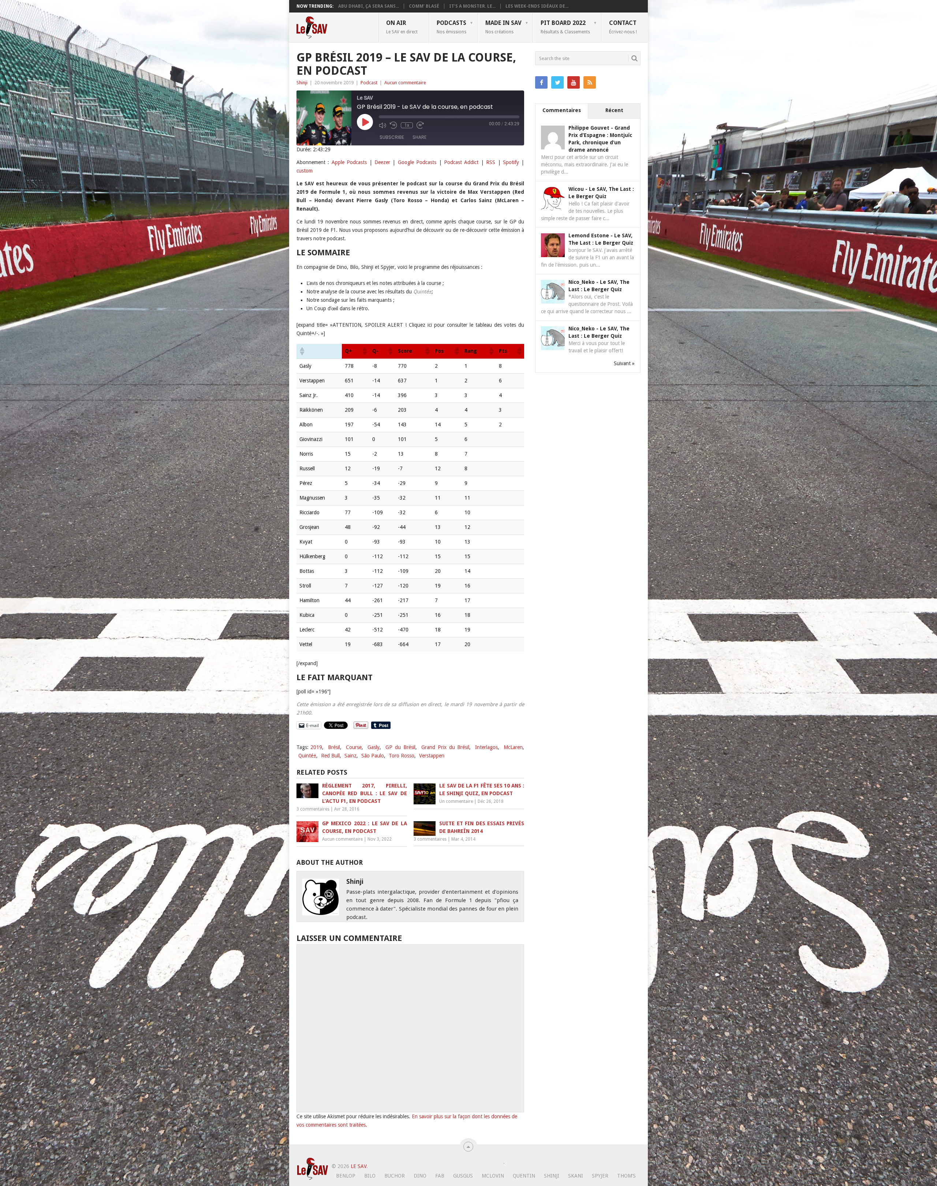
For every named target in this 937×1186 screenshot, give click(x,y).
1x (406, 125)
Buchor (394, 1176)
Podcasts (451, 26)
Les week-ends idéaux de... (536, 6)
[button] (301, 351)
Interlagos (486, 747)
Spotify (511, 162)
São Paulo (372, 756)
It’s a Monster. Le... (472, 6)
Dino (420, 1176)
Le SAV (358, 1166)
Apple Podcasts (349, 162)
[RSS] (589, 82)
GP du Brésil (400, 747)
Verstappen (431, 756)
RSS (490, 162)
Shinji (301, 82)
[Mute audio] (382, 125)
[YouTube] (573, 82)
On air (402, 26)
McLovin (493, 1176)
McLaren (513, 747)
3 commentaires (312, 809)
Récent (614, 110)
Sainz (350, 756)
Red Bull (330, 756)
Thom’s (626, 1176)
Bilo (370, 1176)
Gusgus (463, 1176)
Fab (439, 1176)
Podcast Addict (461, 162)
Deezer (382, 162)
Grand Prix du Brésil (445, 747)
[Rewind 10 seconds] (393, 125)
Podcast (369, 82)
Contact (623, 26)
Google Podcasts (417, 162)
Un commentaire (456, 801)
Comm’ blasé (424, 6)
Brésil (334, 747)
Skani (575, 1176)
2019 (316, 747)
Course (354, 747)
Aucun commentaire (405, 82)
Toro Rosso (401, 756)
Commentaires (561, 110)
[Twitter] (557, 82)
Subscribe (392, 137)
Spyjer (600, 1176)
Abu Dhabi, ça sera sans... (368, 6)
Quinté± (307, 756)
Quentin (524, 1176)
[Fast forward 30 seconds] (420, 125)
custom (304, 171)
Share (419, 137)
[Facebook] (541, 82)
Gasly (373, 747)
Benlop (345, 1176)
